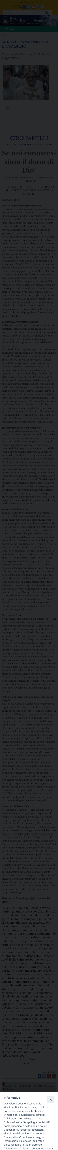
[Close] (50, 1099)
